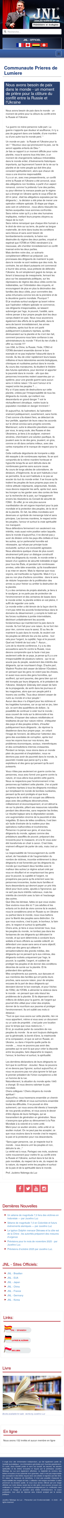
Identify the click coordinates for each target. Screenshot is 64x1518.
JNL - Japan (13, 1282)
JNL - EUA (12, 1277)
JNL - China (13, 1286)
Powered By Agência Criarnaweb (17, 1511)
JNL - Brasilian (14, 1273)
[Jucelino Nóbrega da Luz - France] (32, 14)
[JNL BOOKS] (32, 1392)
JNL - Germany (15, 1295)
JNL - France (14, 1291)
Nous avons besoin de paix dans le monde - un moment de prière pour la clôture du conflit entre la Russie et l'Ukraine (30, 93)
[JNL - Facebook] (20, 1189)
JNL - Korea (13, 1299)
